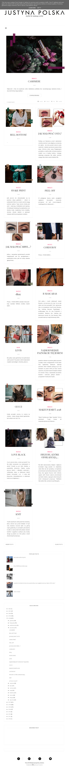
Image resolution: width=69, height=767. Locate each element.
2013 (9, 711)
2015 (9, 707)
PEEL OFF (50, 190)
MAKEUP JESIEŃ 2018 (50, 409)
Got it (39, 7)
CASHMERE (34, 81)
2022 (9, 608)
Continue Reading (34, 95)
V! (13, 574)
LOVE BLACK (18, 454)
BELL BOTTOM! (18, 134)
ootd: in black (16, 591)
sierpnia (12, 683)
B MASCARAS (50, 293)
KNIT (18, 514)
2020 (9, 613)
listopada (12, 623)
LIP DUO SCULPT (13, 681)
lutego (11, 697)
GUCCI (18, 406)
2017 (9, 702)
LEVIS (18, 350)
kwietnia (12, 692)
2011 (9, 716)
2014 (9, 709)
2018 (9, 618)
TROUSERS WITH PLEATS (19, 557)
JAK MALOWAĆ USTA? (50, 133)
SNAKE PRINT (18, 190)
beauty (34, 78)
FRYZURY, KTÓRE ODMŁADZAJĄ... (50, 456)
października (13, 625)
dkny (18, 294)
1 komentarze (11, 102)
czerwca (12, 688)
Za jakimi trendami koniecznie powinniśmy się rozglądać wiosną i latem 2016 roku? (34, 583)
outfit (18, 131)
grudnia (12, 620)
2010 (9, 719)
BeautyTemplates (39, 764)
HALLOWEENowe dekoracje (20, 566)
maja (11, 690)
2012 (9, 714)
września (12, 627)
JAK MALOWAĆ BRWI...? (18, 246)
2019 (9, 616)
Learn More (32, 7)
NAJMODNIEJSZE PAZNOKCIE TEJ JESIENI (50, 351)
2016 (9, 704)
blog (18, 347)
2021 (9, 611)
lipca (11, 685)
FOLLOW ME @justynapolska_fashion (34, 763)
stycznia (12, 700)
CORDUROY (50, 247)
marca (11, 695)
